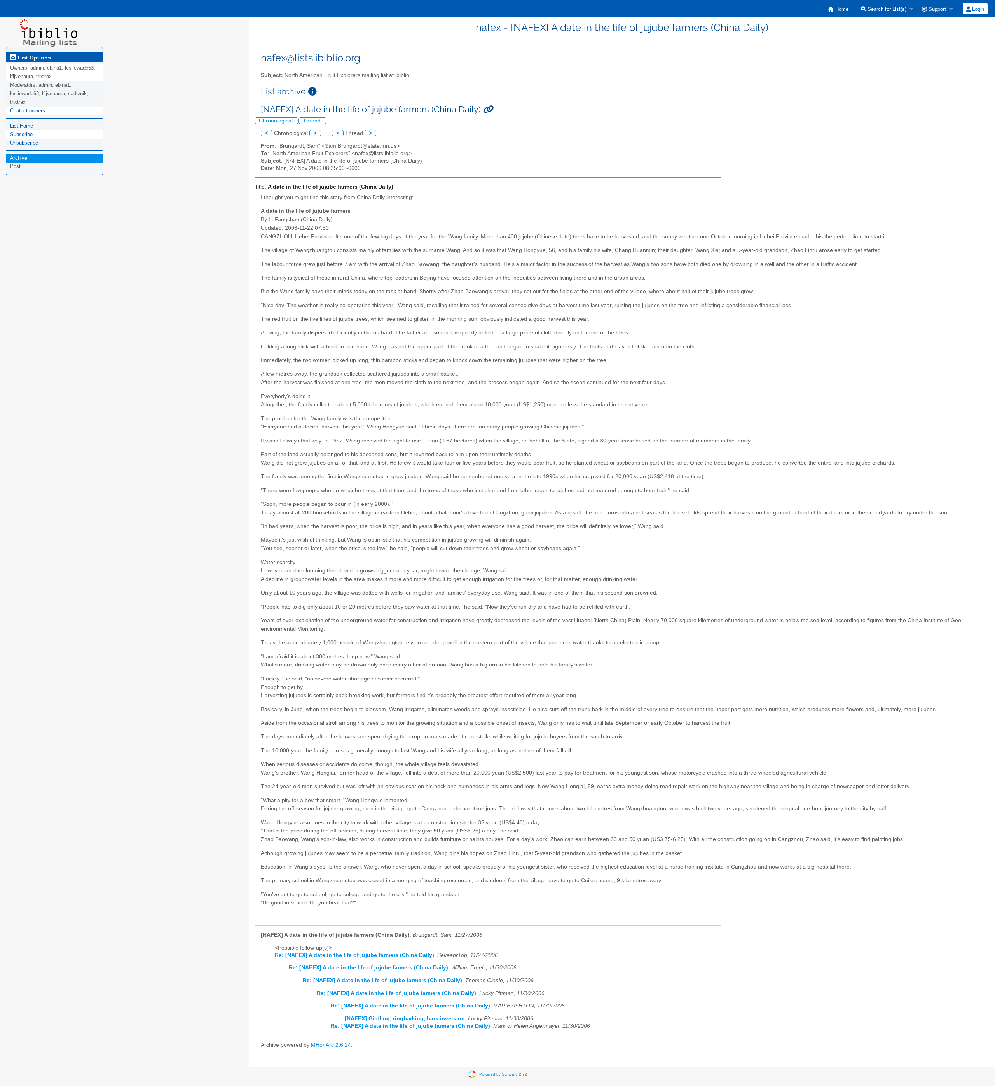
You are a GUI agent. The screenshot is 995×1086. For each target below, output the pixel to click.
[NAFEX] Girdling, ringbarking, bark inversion (405, 1018)
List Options (33, 57)
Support (936, 8)
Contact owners (27, 111)
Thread (312, 121)
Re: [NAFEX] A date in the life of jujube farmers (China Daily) (354, 955)
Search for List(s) (886, 8)
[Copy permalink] (488, 109)
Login (977, 8)
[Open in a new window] (312, 91)
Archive (18, 158)
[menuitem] (838, 8)
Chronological (276, 121)
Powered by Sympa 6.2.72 (503, 1074)
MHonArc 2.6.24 (331, 1045)
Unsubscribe (24, 143)
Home (841, 8)
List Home (21, 126)
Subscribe (21, 134)
